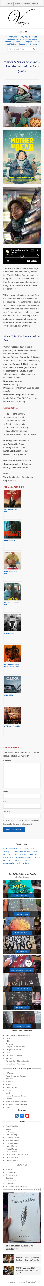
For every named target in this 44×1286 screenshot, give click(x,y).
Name (6, 792)
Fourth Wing (22, 951)
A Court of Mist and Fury (22, 895)
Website (6, 811)
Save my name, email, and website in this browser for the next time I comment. (21, 822)
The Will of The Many (22, 989)
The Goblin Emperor (22, 1026)
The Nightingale (22, 914)
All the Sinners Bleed (22, 933)
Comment (7, 761)
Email (6, 802)
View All (37, 1189)
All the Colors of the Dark (22, 970)
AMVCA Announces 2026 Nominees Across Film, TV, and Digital (27, 1270)
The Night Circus (22, 1007)
